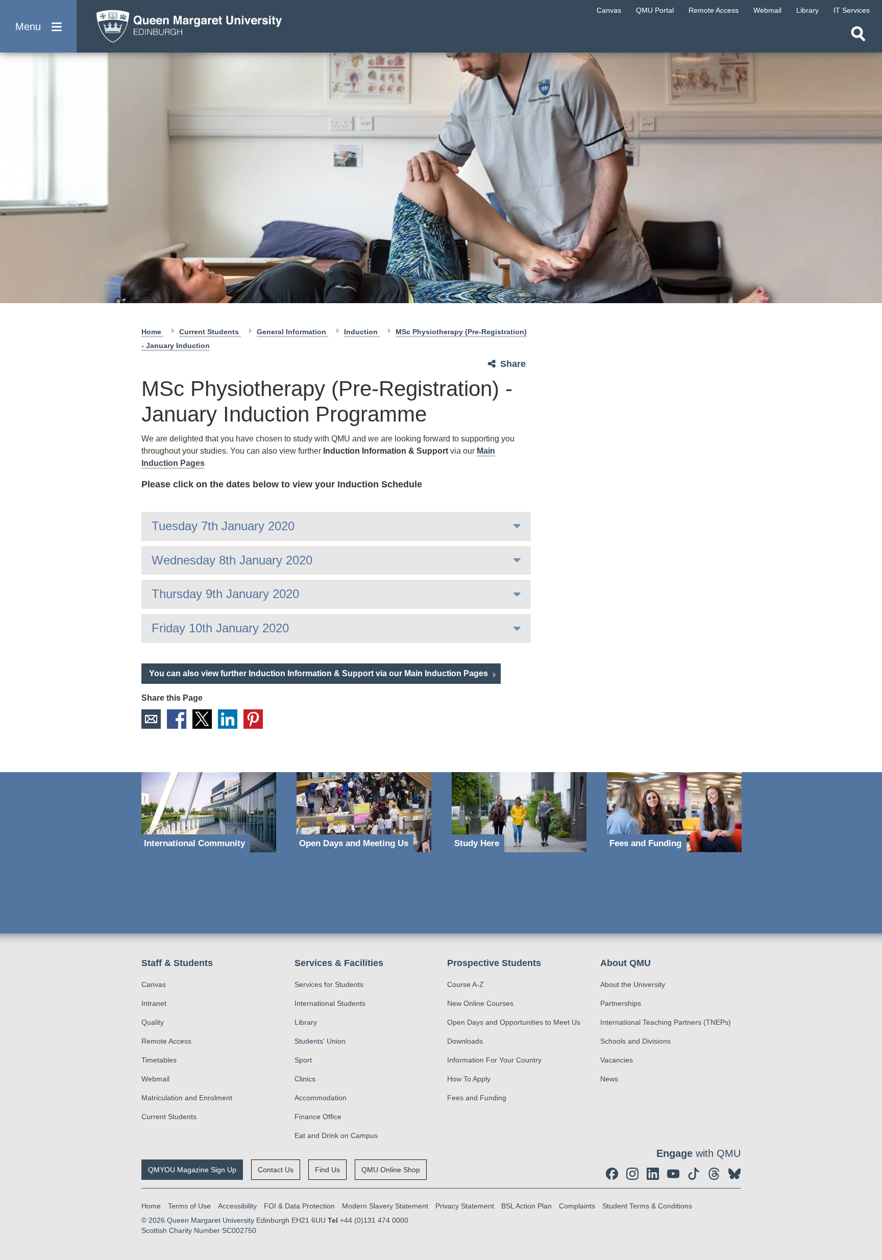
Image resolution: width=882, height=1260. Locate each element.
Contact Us (275, 1170)
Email (151, 719)
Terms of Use (189, 1206)
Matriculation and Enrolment (186, 1098)
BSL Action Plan (526, 1206)
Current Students (210, 332)
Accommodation (321, 1098)
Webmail (155, 1079)
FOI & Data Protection (299, 1206)
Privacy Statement (464, 1206)
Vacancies (616, 1060)
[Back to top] (869, 1160)
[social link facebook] (612, 1174)
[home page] (184, 23)
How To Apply (469, 1079)
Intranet (153, 1003)
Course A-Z (465, 984)
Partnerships (620, 1003)
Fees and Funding (476, 1098)
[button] (38, 26)
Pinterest (253, 719)
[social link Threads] (714, 1174)
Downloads (465, 1041)
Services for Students (329, 984)
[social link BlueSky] (734, 1174)
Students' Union (320, 1041)
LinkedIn (227, 719)
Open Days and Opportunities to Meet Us (513, 1022)
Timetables (159, 1060)
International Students (330, 1003)
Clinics (305, 1079)
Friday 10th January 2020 (220, 628)
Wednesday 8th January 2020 (232, 560)
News (609, 1079)
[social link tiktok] (694, 1174)
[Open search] (858, 33)
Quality (152, 1022)
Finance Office (318, 1117)
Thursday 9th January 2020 (225, 594)
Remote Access (166, 1041)
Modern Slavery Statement (385, 1206)
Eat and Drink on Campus (336, 1135)
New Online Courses (480, 1003)
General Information (292, 332)
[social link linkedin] (653, 1174)
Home (152, 332)
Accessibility (237, 1206)
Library (306, 1022)
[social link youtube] (673, 1174)
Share (513, 364)
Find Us (327, 1170)
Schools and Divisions (635, 1041)
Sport (303, 1060)
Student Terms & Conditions (647, 1206)
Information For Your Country (494, 1060)
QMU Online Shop (390, 1170)
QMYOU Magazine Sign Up (192, 1170)
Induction (362, 332)
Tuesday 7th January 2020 (223, 526)
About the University (632, 984)
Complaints (577, 1206)
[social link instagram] (632, 1174)
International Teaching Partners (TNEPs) (665, 1022)
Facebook (176, 719)
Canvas (153, 984)
